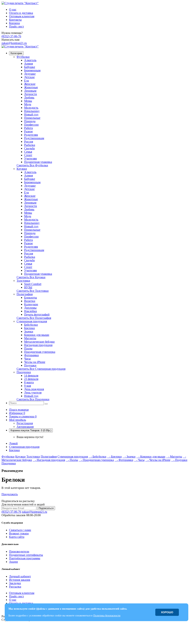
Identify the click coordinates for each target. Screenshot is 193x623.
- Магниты (174, 456)
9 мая (27, 385)
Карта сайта (16, 536)
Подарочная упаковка (38, 162)
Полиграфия (25, 294)
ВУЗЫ (28, 287)
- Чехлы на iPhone (157, 460)
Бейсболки (31, 324)
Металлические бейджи (39, 341)
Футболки (23, 56)
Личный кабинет (20, 576)
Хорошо (167, 612)
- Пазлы (72, 460)
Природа (29, 121)
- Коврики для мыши (150, 456)
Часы (27, 358)
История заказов (19, 579)
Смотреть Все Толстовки (33, 290)
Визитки (29, 301)
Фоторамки (31, 355)
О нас (12, 9)
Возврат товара (19, 533)
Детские (29, 77)
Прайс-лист (16, 26)
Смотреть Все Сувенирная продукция (41, 368)
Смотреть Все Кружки (31, 277)
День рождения (34, 389)
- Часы (139, 460)
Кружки (22, 168)
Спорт (28, 155)
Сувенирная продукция (32, 321)
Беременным (32, 70)
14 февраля (31, 375)
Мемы (28, 100)
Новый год (31, 114)
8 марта (29, 382)
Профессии (31, 124)
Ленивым (30, 90)
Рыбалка (29, 145)
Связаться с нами (20, 530)
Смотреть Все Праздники (33, 399)
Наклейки (30, 311)
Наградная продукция (38, 345)
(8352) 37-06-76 (11, 36)
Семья (28, 151)
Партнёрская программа (24, 558)
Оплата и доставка (21, 13)
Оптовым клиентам (21, 16)
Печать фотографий (37, 314)
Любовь (29, 97)
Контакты (15, 19)
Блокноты (30, 297)
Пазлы (28, 348)
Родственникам (34, 138)
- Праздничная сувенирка (96, 460)
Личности (30, 94)
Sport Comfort (32, 284)
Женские (29, 84)
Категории (16, 53)
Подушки (30, 365)
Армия (28, 63)
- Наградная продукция (49, 460)
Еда (26, 80)
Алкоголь (30, 60)
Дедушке (30, 73)
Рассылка (15, 586)
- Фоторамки (124, 460)
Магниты (30, 338)
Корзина (14, 23)
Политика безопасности (106, 615)
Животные (31, 87)
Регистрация (25, 423)
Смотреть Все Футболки (32, 165)
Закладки (15, 583)
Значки (28, 331)
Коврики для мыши (36, 334)
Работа (28, 128)
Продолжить (10, 494)
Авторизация (25, 426)
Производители (19, 551)
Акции (13, 561)
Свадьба (29, 148)
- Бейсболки (97, 456)
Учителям (30, 158)
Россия (28, 141)
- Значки (129, 456)
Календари (31, 304)
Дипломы (30, 307)
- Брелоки (114, 456)
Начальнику (32, 111)
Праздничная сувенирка (39, 351)
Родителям (31, 134)
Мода (27, 104)
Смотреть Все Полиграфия (34, 318)
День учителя (32, 392)
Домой (13, 443)
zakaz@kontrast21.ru (14, 43)
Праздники (24, 372)
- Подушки (179, 460)
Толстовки (23, 280)
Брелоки (29, 328)
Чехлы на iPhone (34, 362)
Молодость (31, 107)
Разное (28, 131)
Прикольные (32, 117)
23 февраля (31, 379)
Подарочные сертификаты (26, 554)
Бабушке (29, 67)
